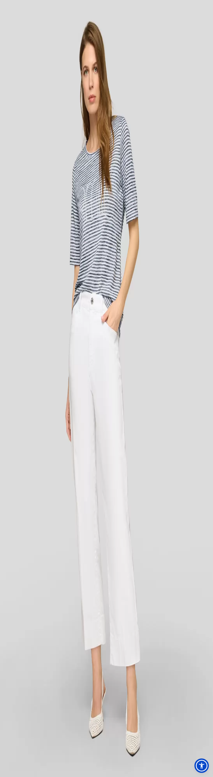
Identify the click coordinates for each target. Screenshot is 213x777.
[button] (201, 765)
